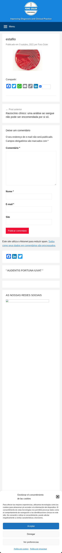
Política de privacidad (38, 549)
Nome (10, 191)
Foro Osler (43, 44)
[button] (57, 496)
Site (8, 217)
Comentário (13, 148)
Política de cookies (21, 549)
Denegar (31, 534)
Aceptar (31, 526)
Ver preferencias (31, 542)
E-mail (10, 204)
